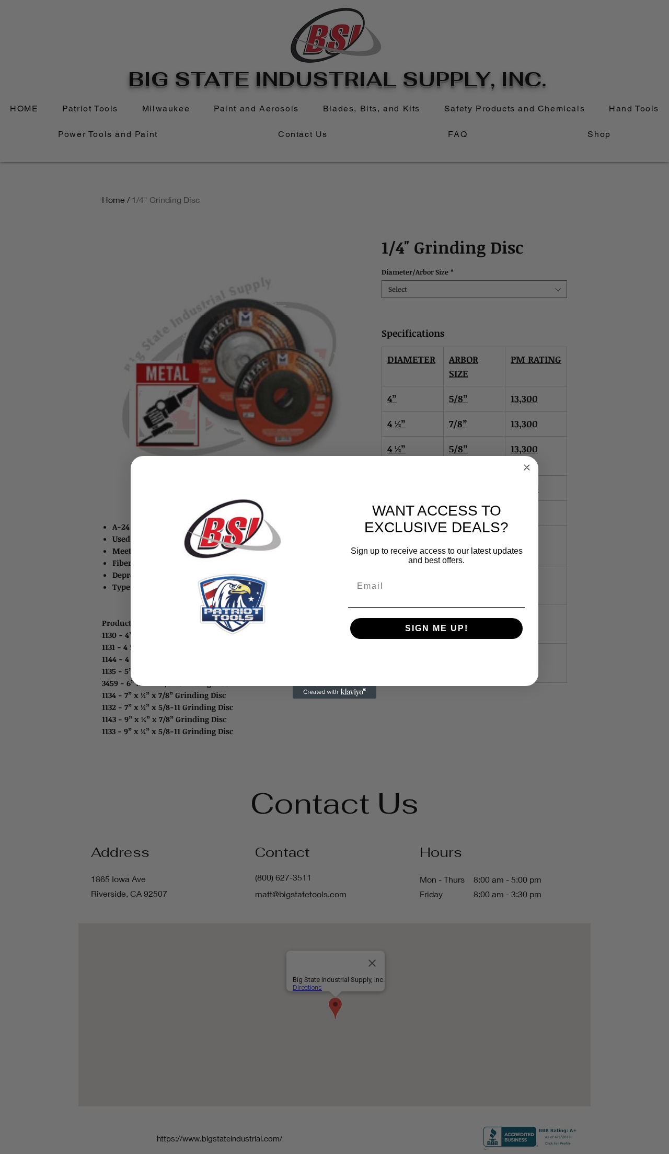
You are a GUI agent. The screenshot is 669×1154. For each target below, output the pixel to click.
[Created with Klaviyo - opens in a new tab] (334, 692)
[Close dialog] (527, 467)
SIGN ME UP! (436, 628)
